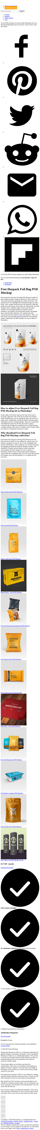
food (18, 316)
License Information (7, 1121)
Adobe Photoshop (33, 274)
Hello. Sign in (9, 18)
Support (7, 16)
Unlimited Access (10, 7)
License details (5, 1046)
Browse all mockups (11, 6)
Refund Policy (28, 1121)
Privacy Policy (18, 1121)
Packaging (8, 284)
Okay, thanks (21, 1128)
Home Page (8, 283)
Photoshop (10, 25)
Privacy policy (29, 1128)
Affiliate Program (8, 1123)
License (7, 14)
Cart (6, 20)
